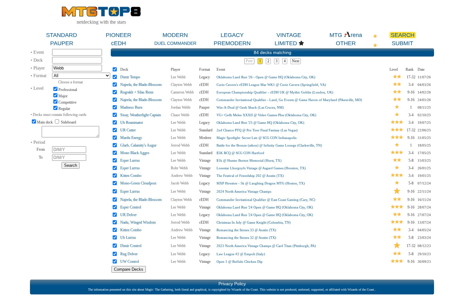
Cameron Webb (182, 92)
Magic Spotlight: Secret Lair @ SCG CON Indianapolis (256, 138)
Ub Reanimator (131, 122)
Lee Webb (178, 77)
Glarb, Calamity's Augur (138, 145)
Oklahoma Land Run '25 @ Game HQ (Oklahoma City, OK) (260, 122)
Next (295, 61)
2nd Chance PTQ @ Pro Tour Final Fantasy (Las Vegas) (257, 130)
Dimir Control (130, 246)
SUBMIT (402, 43)
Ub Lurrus (128, 237)
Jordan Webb (180, 107)
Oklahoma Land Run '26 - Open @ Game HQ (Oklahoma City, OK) (266, 77)
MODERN (175, 35)
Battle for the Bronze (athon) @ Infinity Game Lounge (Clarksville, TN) (269, 145)
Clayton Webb (181, 84)
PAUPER (61, 43)
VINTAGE (289, 35)
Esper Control (130, 207)
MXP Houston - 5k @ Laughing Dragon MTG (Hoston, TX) (261, 183)
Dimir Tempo (130, 77)
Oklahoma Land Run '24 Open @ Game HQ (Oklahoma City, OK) (265, 207)
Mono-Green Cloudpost (138, 183)
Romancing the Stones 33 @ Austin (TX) (246, 230)
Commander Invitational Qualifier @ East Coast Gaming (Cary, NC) (266, 200)
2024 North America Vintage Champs (244, 191)
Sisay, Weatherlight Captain (140, 115)
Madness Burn (131, 107)
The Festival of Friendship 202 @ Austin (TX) (250, 176)
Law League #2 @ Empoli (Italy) (241, 254)
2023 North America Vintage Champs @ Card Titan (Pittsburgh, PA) (266, 246)
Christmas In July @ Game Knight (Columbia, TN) (254, 222)
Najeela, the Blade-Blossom (141, 84)
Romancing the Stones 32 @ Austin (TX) (246, 237)
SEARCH (402, 35)
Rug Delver (129, 254)
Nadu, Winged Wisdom (138, 222)
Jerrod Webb (180, 145)
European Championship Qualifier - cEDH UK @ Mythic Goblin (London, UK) (275, 92)
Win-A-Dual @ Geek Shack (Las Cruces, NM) (250, 107)
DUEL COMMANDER (175, 43)
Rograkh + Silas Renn (136, 92)
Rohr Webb (179, 168)
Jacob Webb (180, 183)
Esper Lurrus (130, 160)
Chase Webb (180, 115)
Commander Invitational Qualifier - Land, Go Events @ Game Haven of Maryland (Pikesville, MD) (289, 100)
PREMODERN (232, 43)
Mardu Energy (131, 138)
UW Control (129, 261)
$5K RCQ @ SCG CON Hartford (240, 153)
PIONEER (118, 35)
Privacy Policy (232, 283)
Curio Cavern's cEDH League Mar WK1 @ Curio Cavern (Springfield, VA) (271, 85)
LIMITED (286, 43)
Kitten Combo (130, 175)
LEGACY (232, 35)
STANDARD (61, 35)
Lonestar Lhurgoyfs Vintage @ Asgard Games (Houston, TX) (261, 168)
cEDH (118, 43)
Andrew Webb (182, 175)
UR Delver (128, 215)
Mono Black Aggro (134, 153)
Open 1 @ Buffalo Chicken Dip (240, 261)
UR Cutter (128, 130)
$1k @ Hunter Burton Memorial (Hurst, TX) (249, 160)
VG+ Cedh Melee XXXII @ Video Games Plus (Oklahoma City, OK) (266, 115)
